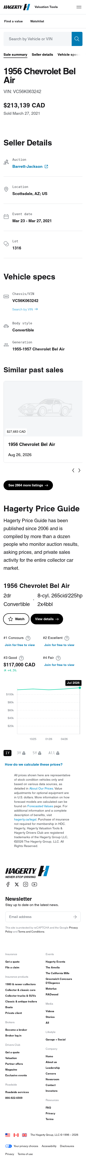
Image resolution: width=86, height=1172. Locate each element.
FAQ (48, 1107)
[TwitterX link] (16, 884)
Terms (50, 1119)
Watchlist (37, 21)
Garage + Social (55, 1039)
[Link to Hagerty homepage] (27, 872)
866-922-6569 (13, 1097)
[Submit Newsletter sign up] (75, 917)
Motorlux (51, 988)
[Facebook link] (8, 884)
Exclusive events (16, 1075)
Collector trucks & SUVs (20, 995)
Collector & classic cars (20, 989)
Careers (51, 1073)
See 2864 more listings (25, 485)
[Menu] (79, 7)
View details (44, 619)
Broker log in (13, 1035)
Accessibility (49, 1146)
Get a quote (12, 961)
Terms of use (25, 1154)
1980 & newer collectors (20, 984)
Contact (51, 1085)
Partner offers (14, 1063)
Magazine (11, 1069)
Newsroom (52, 1079)
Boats (9, 1007)
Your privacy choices (26, 1146)
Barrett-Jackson (27, 166)
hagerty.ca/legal (25, 819)
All (47, 1022)
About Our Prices (41, 788)
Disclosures (67, 1146)
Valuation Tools (46, 7)
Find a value (13, 21)
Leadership (53, 1067)
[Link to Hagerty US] (7, 1134)
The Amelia (53, 967)
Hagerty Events (55, 961)
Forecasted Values (40, 806)
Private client (13, 1012)
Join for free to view (20, 645)
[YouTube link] (34, 884)
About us (51, 1062)
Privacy (50, 1113)
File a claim (12, 967)
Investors (52, 1090)
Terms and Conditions (31, 931)
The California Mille (57, 973)
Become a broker (16, 1029)
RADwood (52, 994)
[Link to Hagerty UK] (24, 1134)
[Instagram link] (25, 884)
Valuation (11, 1058)
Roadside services (17, 1092)
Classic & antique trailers (21, 1001)
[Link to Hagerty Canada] (16, 1134)
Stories (50, 1016)
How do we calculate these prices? (34, 764)
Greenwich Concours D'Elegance (59, 980)
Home (49, 1056)
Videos (50, 1011)
